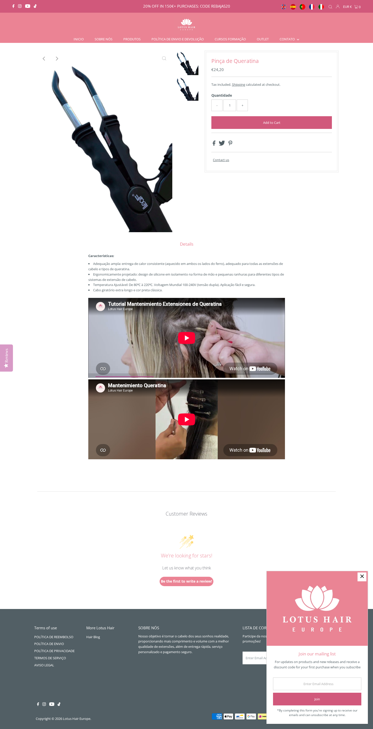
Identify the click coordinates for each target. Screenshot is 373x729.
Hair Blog (93, 637)
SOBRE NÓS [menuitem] (103, 39)
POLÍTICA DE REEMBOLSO (53, 637)
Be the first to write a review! (186, 581)
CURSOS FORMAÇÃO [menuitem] (230, 39)
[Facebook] (13, 6)
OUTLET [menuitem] (263, 39)
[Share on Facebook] (214, 144)
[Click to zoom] (164, 58)
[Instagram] (20, 6)
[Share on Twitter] (222, 144)
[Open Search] (330, 7)
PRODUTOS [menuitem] (132, 39)
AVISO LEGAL (44, 665)
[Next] (56, 58)
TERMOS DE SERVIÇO (50, 658)
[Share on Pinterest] (230, 144)
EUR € (347, 6)
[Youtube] (27, 6)
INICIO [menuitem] (79, 39)
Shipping (238, 84)
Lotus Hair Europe (76, 718)
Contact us (221, 160)
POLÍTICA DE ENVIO (49, 643)
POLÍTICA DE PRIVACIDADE (54, 651)
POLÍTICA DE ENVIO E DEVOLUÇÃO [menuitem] (177, 39)
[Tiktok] (35, 6)
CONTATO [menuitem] (288, 39)
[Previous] (44, 58)
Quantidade (221, 95)
